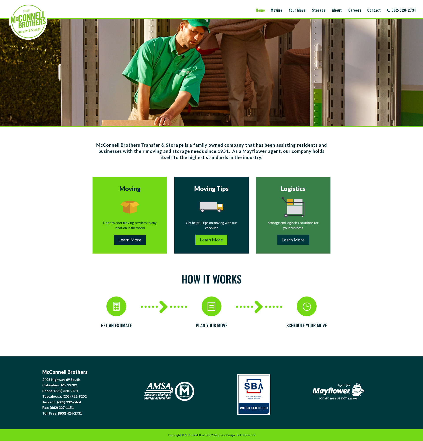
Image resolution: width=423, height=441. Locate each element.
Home (260, 11)
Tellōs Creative (245, 435)
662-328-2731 (403, 11)
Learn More (129, 239)
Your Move (297, 11)
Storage (319, 11)
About (337, 11)
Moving (276, 11)
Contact (374, 11)
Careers (355, 11)
